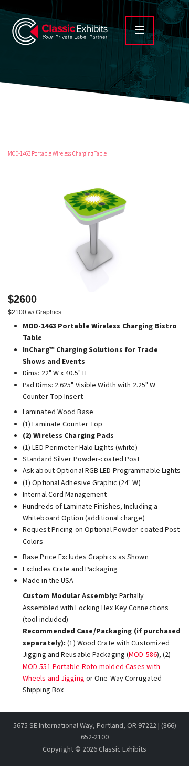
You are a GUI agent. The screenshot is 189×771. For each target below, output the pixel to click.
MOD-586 (143, 655)
